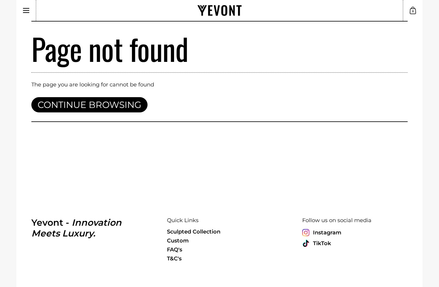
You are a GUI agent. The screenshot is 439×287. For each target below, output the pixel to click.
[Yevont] (219, 10)
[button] (413, 10)
